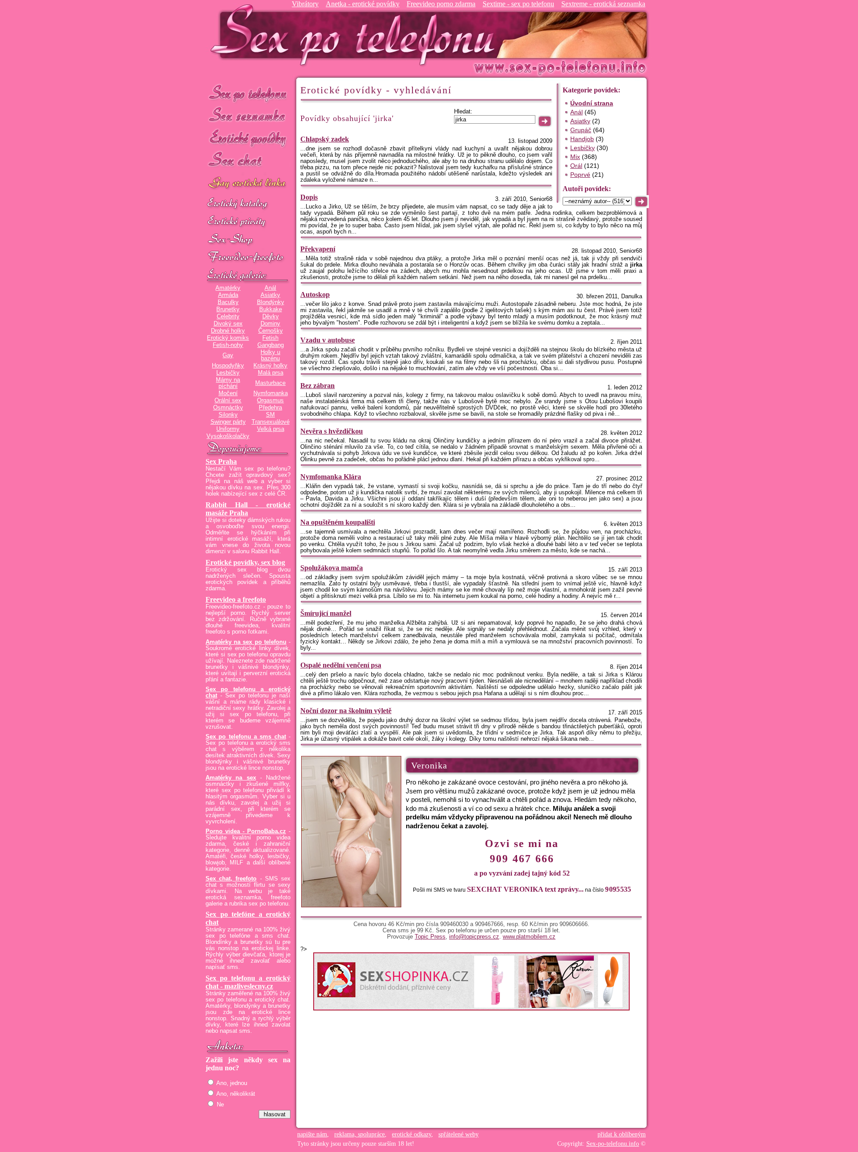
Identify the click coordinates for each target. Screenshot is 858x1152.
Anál (270, 288)
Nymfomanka (270, 393)
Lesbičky (228, 373)
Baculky (228, 302)
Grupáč (580, 130)
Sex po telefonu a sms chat (246, 737)
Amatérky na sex (231, 778)
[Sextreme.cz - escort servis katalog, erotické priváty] (248, 222)
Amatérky (227, 288)
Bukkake (270, 309)
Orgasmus (270, 400)
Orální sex (227, 400)
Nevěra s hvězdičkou (331, 431)
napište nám (312, 1134)
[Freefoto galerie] (248, 275)
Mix (575, 156)
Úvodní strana (591, 103)
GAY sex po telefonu (248, 183)
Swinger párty (228, 422)
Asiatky (270, 295)
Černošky (270, 331)
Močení (228, 393)
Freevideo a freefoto (236, 599)
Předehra (270, 408)
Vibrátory (305, 4)
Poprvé (580, 174)
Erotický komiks (228, 338)
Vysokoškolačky (227, 436)
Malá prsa (270, 373)
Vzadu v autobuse (327, 340)
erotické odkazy (411, 1134)
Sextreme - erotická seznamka (603, 4)
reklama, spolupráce (359, 1134)
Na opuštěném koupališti (337, 522)
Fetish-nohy (228, 345)
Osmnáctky (228, 408)
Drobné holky (228, 331)
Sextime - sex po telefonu (518, 4)
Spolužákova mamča (331, 568)
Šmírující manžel (325, 613)
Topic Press (430, 937)
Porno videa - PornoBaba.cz (246, 831)
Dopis (309, 197)
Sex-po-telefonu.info (612, 1143)
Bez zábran (317, 385)
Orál (576, 165)
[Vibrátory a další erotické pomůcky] (248, 240)
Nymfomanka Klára (330, 476)
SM (270, 415)
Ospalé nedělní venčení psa (340, 665)
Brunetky (228, 309)
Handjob (582, 138)
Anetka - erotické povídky (363, 4)
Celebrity (228, 316)
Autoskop (315, 294)
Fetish (270, 338)
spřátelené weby (458, 1134)
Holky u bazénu (270, 355)
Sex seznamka (248, 115)
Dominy (270, 324)
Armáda (228, 295)
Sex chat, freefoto (231, 879)
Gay (228, 355)
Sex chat (248, 161)
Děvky (270, 316)
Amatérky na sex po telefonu (246, 642)
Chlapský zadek (324, 139)
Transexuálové (271, 422)
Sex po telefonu (248, 92)
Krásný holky (270, 366)
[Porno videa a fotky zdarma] (248, 258)
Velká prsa (270, 429)
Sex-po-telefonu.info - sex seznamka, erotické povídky (356, 34)
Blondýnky (270, 302)
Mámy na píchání (228, 383)
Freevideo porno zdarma (441, 4)
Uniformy (228, 429)
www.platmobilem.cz (529, 937)
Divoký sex (228, 324)
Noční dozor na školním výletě (345, 710)
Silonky (228, 415)
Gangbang (270, 345)
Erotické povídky (248, 138)
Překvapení (317, 249)
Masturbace (270, 383)
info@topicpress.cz (474, 937)
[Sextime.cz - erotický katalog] (248, 204)
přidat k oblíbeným (621, 1134)
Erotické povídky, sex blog (245, 562)
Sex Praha (221, 461)
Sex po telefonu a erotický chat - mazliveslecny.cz (248, 982)
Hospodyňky (228, 366)
